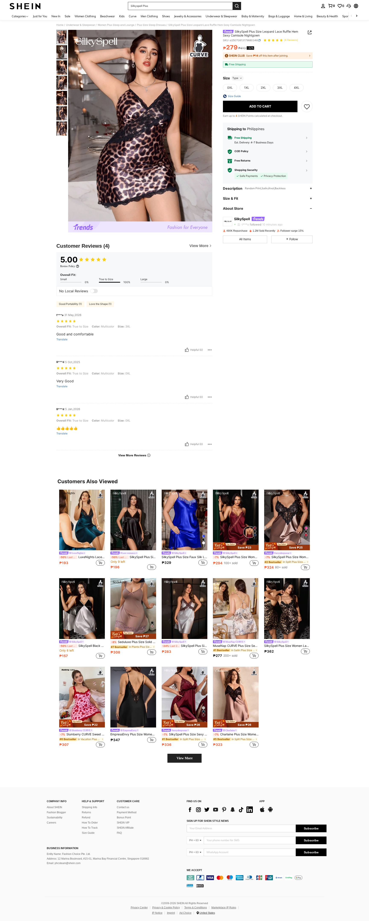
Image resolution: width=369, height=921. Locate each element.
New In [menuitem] (55, 16)
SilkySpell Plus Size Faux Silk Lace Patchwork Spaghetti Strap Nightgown (184, 557)
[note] (236, 546)
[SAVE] (307, 106)
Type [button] (235, 78)
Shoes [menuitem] (166, 16)
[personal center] (323, 6)
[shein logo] (25, 6)
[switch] (94, 291)
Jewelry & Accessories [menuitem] (187, 16)
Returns (86, 812)
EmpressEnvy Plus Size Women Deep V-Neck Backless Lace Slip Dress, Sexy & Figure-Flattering (133, 734)
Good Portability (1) (70, 304)
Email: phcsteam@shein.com (64, 863)
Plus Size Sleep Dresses (151, 24)
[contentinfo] (257, 877)
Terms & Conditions (195, 907)
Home (59, 24)
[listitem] (82, 530)
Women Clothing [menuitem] (85, 16)
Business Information (62, 848)
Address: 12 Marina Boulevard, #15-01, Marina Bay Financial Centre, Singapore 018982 (98, 858)
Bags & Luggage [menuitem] (279, 16)
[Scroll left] (351, 16)
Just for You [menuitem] (40, 16)
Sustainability (54, 817)
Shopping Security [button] (246, 170)
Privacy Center (139, 907)
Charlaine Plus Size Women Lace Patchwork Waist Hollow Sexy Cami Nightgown (236, 734)
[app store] (262, 811)
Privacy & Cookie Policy (166, 907)
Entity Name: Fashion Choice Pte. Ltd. (69, 854)
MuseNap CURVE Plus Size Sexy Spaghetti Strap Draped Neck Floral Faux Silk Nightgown (236, 645)
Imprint (171, 912)
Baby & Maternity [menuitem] (253, 16)
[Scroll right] (356, 16)
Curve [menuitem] (132, 16)
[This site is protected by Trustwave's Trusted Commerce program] (190, 885)
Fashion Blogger (56, 812)
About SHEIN (54, 807)
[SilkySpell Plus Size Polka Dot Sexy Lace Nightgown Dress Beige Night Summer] (184, 608)
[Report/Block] (209, 349)
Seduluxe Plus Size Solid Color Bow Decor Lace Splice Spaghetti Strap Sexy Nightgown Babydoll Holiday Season (133, 642)
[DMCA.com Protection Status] (200, 885)
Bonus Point (124, 817)
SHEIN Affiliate (125, 827)
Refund (86, 817)
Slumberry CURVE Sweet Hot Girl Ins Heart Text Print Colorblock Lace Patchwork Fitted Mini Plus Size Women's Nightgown (82, 734)
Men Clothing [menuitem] (149, 16)
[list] (221, 809)
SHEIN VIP (123, 822)
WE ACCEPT (194, 870)
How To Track (90, 827)
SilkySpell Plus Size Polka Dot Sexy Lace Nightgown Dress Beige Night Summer (184, 645)
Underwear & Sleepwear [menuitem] (221, 16)
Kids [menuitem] (121, 16)
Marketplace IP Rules (223, 907)
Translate (61, 339)
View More (185, 758)
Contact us (123, 807)
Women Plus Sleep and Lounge (116, 24)
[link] (331, 5)
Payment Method (126, 812)
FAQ (119, 832)
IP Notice (157, 912)
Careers (51, 822)
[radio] (230, 87)
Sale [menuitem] (67, 16)
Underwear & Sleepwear (80, 24)
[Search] (237, 6)
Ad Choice (185, 912)
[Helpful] (186, 349)
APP (262, 801)
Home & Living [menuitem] (303, 16)
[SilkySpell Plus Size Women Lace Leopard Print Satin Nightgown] (287, 608)
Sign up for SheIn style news (208, 820)
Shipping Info (89, 807)
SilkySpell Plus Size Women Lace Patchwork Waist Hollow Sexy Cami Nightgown (287, 557)
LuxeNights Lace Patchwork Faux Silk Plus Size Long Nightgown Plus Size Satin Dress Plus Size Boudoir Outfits (82, 557)
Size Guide (88, 832)
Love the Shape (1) (100, 304)
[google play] (270, 811)
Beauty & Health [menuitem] (327, 16)
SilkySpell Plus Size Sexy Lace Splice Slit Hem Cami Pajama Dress (185, 734)
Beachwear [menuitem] (107, 16)
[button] (348, 6)
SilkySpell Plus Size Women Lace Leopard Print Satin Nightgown (287, 645)
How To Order (90, 822)
